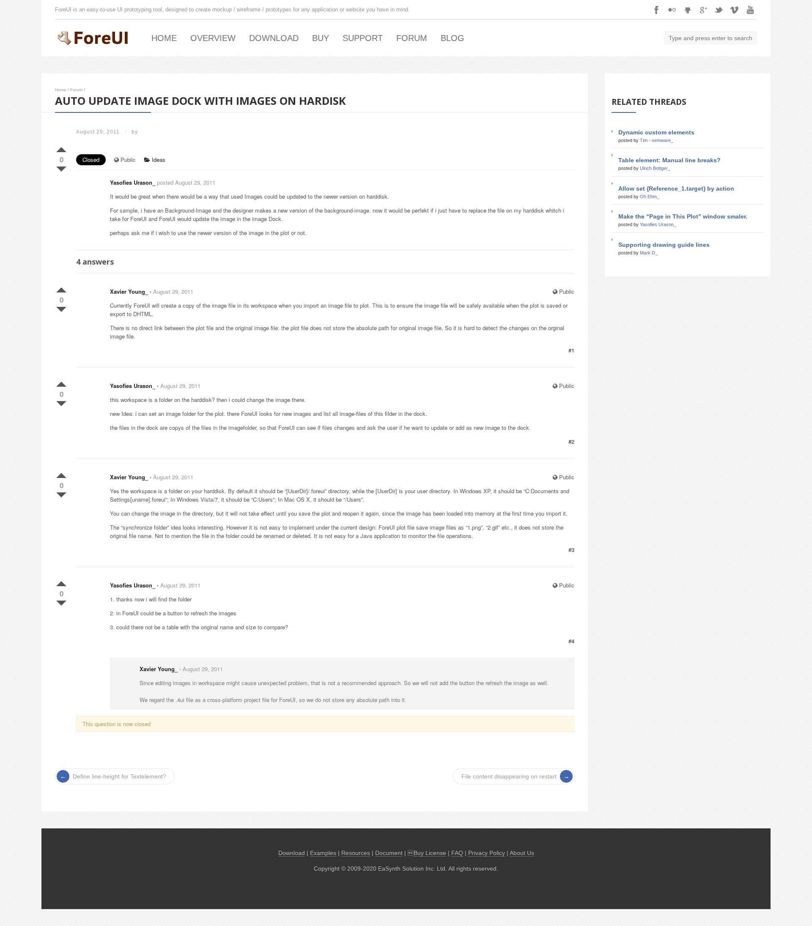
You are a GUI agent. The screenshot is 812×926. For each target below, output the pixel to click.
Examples (323, 853)
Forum (411, 38)
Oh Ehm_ (649, 196)
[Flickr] (672, 9)
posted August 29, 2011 (186, 182)
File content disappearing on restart (509, 776)
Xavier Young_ (129, 291)
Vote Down (61, 167)
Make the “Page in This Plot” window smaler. (682, 216)
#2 (571, 441)
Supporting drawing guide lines (664, 244)
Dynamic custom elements (656, 132)
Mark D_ (649, 252)
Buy (320, 38)
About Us (522, 853)
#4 (571, 641)
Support (363, 38)
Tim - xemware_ (656, 140)
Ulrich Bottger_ (655, 168)
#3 (571, 550)
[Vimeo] (734, 9)
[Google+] (703, 9)
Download (274, 38)
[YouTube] (750, 9)
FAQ (457, 853)
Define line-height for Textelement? (119, 776)
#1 (571, 350)
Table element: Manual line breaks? (669, 160)
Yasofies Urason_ (132, 182)
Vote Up (61, 148)
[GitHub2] (687, 9)
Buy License (430, 853)
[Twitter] (719, 9)
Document (389, 853)
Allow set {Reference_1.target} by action (676, 188)
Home (164, 38)
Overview (213, 38)
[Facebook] (656, 9)
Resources (355, 853)
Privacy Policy (486, 853)
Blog (452, 38)
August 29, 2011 (173, 291)
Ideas (157, 160)
